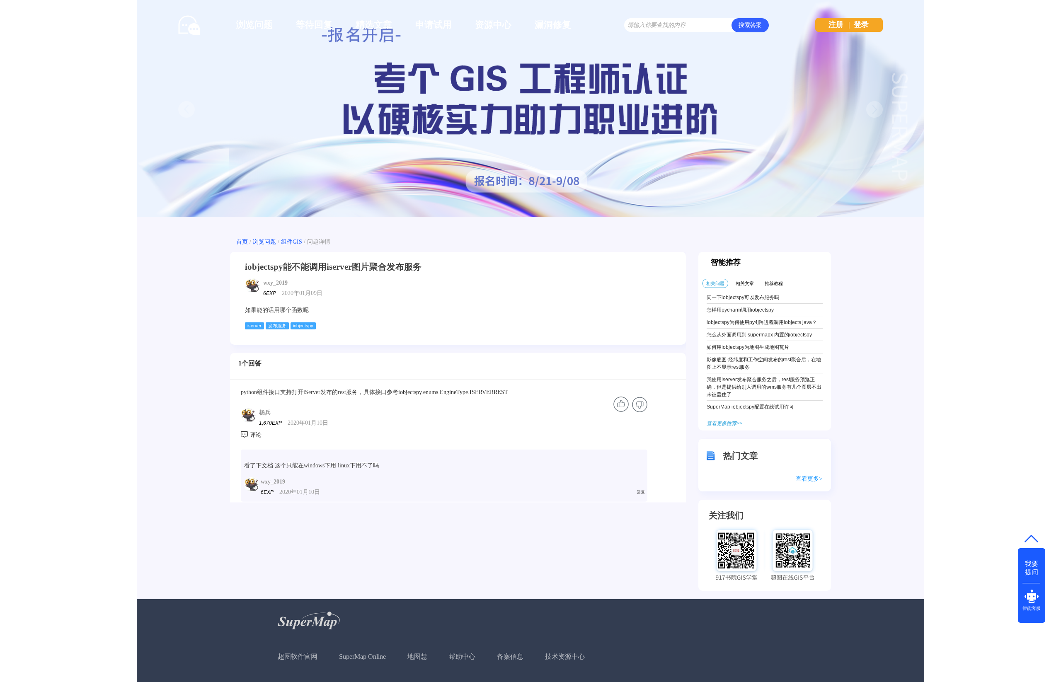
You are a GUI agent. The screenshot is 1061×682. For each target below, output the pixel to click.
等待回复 (314, 24)
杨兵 (265, 412)
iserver (254, 325)
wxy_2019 (275, 283)
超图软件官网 (297, 656)
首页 (242, 242)
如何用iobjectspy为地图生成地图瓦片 (748, 347)
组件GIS (291, 242)
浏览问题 (254, 24)
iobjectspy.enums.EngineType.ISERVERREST (453, 392)
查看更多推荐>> (724, 423)
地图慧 (417, 656)
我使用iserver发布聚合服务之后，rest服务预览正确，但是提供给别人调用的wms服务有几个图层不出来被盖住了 (764, 387)
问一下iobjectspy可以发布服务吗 (743, 297)
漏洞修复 (553, 24)
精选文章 (374, 24)
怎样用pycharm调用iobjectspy (740, 310)
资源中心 (493, 24)
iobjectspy (303, 325)
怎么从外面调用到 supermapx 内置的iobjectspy (759, 335)
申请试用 (433, 24)
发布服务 (277, 325)
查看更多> (809, 479)
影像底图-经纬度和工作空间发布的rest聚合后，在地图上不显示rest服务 (764, 363)
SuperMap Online (362, 656)
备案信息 (510, 656)
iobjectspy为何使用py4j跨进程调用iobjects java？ (762, 322)
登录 (861, 24)
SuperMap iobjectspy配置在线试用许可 (750, 407)
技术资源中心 (565, 656)
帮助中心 (462, 656)
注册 (835, 24)
